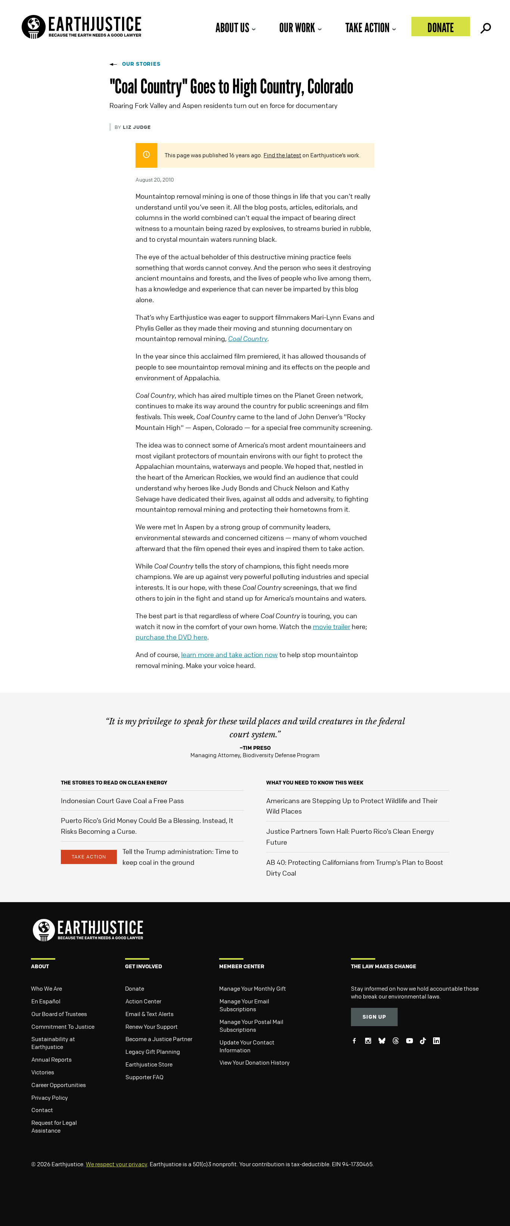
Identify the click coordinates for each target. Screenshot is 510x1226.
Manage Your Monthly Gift (252, 988)
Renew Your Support (151, 1026)
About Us (232, 27)
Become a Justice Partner (158, 1039)
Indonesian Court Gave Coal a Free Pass (122, 800)
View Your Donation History (255, 1062)
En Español (45, 1001)
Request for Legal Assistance (54, 1126)
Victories (42, 1072)
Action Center (143, 1001)
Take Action (367, 27)
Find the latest (282, 155)
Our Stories (141, 63)
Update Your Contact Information (247, 1046)
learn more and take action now (229, 654)
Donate (440, 27)
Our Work (297, 27)
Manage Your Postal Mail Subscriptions (251, 1025)
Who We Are (46, 988)
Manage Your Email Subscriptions (244, 1005)
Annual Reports (51, 1059)
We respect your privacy (116, 1164)
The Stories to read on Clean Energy (114, 782)
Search (485, 26)
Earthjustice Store (148, 1064)
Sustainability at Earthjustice (53, 1042)
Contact (42, 1110)
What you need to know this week (314, 782)
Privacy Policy (49, 1097)
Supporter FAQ (144, 1077)
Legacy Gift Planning (152, 1051)
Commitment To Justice (62, 1026)
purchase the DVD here (171, 637)
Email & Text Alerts (149, 1014)
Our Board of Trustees (59, 1014)
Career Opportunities (58, 1085)
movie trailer (331, 626)
